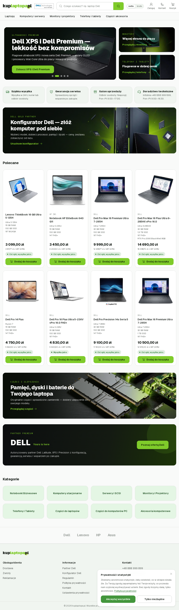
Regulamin (68, 578)
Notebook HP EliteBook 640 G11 (66, 220)
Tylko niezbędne (154, 599)
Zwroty (7, 573)
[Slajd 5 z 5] (68, 76)
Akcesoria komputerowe (155, 511)
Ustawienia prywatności (75, 592)
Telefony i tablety (90, 16)
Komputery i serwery (32, 16)
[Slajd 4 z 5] (64, 76)
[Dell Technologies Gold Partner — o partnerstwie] (44, 6)
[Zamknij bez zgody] (171, 574)
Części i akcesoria (117, 16)
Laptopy (10, 16)
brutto (139, 6)
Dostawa (8, 568)
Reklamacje (9, 578)
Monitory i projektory (62, 16)
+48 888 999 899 (132, 568)
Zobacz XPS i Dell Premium (33, 69)
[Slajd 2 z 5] (57, 76)
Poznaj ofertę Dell (152, 444)
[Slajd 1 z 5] (52, 76)
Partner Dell (69, 568)
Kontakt (162, 8)
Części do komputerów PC (111, 511)
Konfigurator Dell (71, 573)
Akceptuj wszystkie (118, 599)
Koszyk (172, 8)
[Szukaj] (118, 6)
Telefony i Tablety (23, 511)
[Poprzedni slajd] (9, 53)
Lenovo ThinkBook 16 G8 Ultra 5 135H (23, 216)
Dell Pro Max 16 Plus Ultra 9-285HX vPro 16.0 (154, 220)
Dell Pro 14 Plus (14, 319)
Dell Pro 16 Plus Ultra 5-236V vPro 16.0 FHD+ (66, 321)
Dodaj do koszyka (25, 261)
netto (131, 6)
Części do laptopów (67, 511)
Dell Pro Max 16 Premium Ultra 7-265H (111, 220)
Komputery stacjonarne (67, 493)
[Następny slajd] (111, 53)
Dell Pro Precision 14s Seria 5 (111, 319)
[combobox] (88, 6)
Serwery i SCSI (111, 493)
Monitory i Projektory (156, 493)
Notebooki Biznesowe (23, 493)
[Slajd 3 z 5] (61, 76)
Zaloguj (151, 8)
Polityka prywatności (74, 582)
